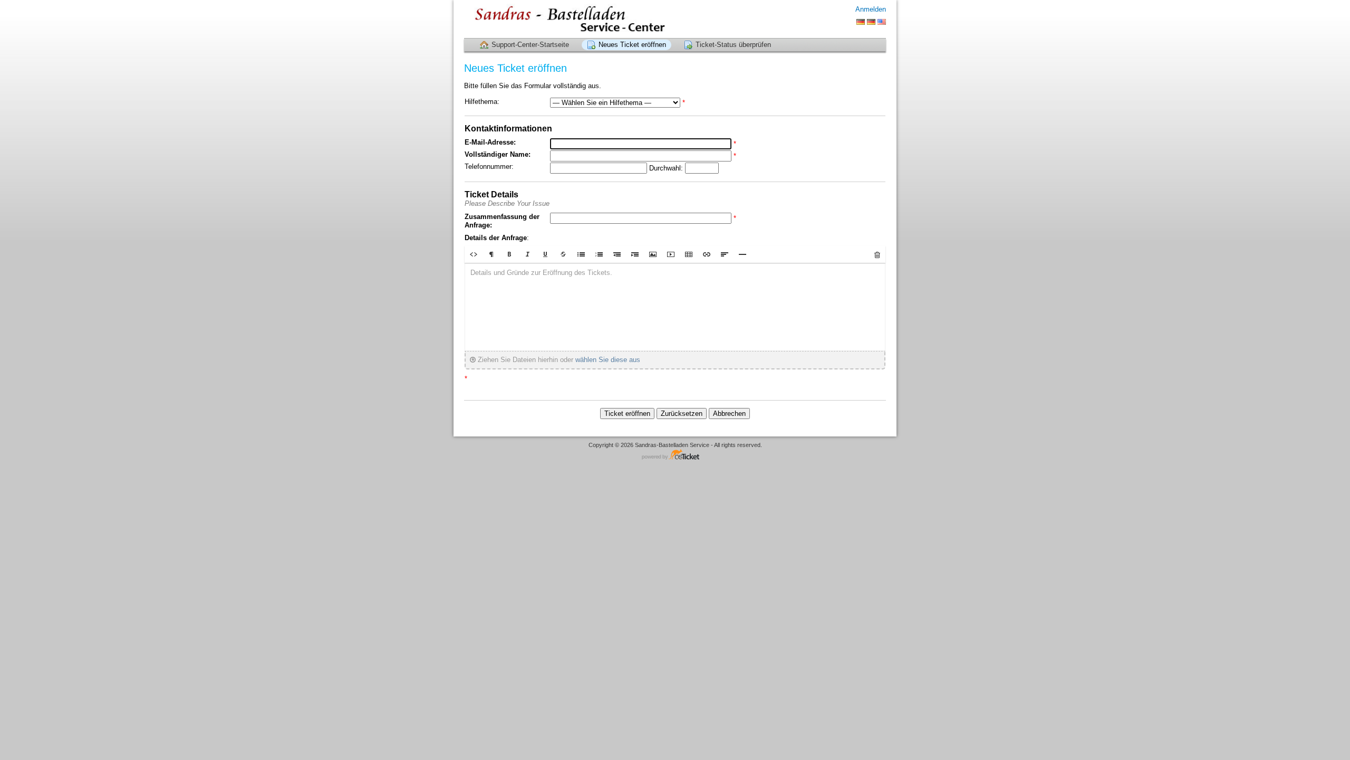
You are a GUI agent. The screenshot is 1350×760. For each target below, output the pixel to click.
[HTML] (474, 254)
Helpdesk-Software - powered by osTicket (675, 455)
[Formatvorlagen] (491, 254)
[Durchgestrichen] (563, 254)
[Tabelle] (689, 254)
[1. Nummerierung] (599, 254)
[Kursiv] (527, 254)
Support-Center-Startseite (530, 45)
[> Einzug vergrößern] (635, 254)
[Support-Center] (565, 18)
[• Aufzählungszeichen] (581, 254)
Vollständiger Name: (498, 154)
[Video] (671, 254)
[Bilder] (653, 254)
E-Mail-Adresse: (490, 142)
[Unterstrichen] (545, 254)
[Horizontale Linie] (742, 254)
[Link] (707, 254)
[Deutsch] (860, 22)
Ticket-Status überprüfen (733, 45)
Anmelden (870, 9)
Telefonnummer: (489, 166)
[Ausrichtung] (725, 254)
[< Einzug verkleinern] (617, 254)
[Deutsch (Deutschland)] (871, 22)
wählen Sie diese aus (607, 360)
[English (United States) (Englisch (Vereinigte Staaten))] (882, 22)
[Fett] (509, 254)
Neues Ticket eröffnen (632, 45)
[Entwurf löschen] (877, 254)
